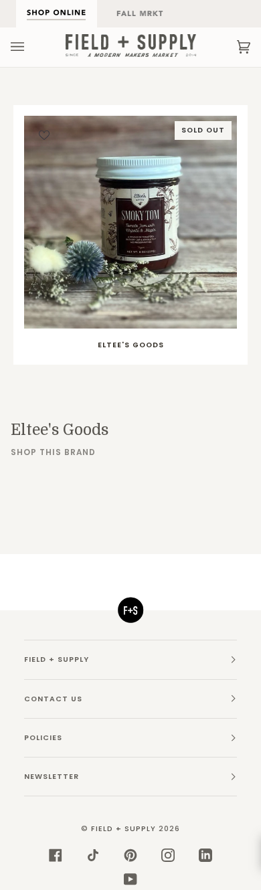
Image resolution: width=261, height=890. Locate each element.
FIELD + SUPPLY (123, 829)
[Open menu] (31, 46)
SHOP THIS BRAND (53, 452)
